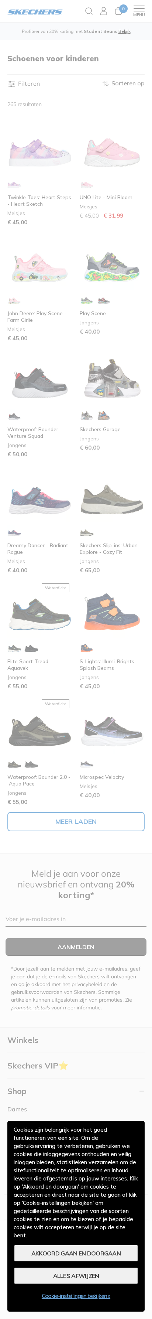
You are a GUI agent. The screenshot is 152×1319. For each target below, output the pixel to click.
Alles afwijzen (76, 1275)
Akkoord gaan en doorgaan (76, 1253)
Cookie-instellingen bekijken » (76, 1295)
